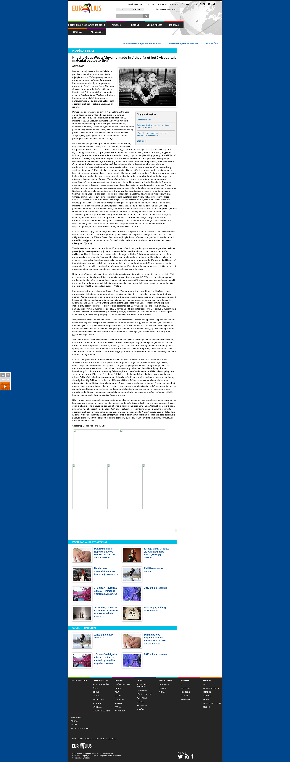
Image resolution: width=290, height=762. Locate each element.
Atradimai (185, 699)
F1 (204, 684)
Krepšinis (207, 692)
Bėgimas (206, 707)
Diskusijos (174, 4)
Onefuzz (86, 758)
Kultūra (140, 709)
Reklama (89, 738)
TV (121, 9)
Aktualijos (97, 31)
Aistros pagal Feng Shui (155, 609)
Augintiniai (142, 698)
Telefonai (185, 688)
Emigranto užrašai (101, 711)
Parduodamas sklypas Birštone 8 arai (125, 43)
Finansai (162, 688)
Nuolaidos (162, 4)
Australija (119, 699)
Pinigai (162, 692)
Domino (135, 25)
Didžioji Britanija (122, 684)
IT (182, 684)
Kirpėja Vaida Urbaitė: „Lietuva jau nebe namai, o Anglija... (156, 553)
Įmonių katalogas (135, 4)
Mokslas (174, 25)
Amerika (118, 703)
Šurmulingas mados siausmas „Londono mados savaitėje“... (106, 612)
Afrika (118, 707)
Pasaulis (116, 25)
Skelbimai (150, 4)
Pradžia (77, 50)
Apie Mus (99, 738)
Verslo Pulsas (154, 25)
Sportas (77, 31)
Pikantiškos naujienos (142, 685)
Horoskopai (142, 705)
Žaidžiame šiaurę (144, 120)
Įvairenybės (142, 690)
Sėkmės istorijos (144, 694)
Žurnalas (186, 4)
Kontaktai (77, 738)
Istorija (184, 696)
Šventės (140, 702)
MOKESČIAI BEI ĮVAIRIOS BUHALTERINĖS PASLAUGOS (217, 43)
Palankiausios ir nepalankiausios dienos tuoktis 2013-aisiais (153, 126)
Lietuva (118, 688)
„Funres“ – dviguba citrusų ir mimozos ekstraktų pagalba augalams (152, 134)
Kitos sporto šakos (212, 703)
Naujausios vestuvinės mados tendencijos (106, 571)
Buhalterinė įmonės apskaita (167, 43)
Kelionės (97, 703)
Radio (136, 9)
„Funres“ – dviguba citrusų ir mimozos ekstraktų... (105, 591)
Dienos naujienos (77, 25)
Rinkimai (74, 721)
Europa (118, 696)
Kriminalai (97, 707)
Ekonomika (164, 684)
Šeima (95, 688)
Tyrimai (74, 725)
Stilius (90, 50)
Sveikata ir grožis (101, 684)
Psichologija (98, 699)
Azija (117, 692)
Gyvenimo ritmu (97, 25)
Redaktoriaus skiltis (80, 728)
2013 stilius (142, 141)
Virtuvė (96, 696)
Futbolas (207, 696)
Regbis (206, 699)
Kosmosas (185, 692)
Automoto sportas (211, 688)
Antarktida (120, 711)
